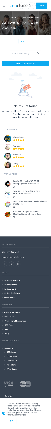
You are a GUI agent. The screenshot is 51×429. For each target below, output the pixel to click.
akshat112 (17, 154)
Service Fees (10, 297)
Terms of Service (12, 280)
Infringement (10, 289)
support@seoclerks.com (13, 257)
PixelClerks (12, 365)
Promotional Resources (15, 321)
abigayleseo (18, 137)
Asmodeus (18, 146)
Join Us (8, 396)
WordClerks (12, 369)
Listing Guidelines (12, 293)
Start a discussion (25, 64)
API (6, 329)
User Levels (9, 316)
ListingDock (12, 360)
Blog (6, 333)
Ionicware (8, 348)
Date (23, 41)
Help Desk (14, 252)
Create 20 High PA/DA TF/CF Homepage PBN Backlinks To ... (27, 182)
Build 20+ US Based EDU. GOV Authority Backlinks (26, 192)
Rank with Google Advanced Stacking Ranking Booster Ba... (27, 212)
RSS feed (8, 325)
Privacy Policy (10, 284)
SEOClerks (11, 352)
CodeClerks (12, 356)
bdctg (15, 163)
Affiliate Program (12, 312)
